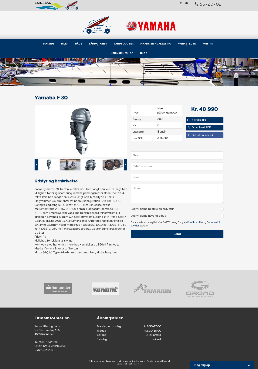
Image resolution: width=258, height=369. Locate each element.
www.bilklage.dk (162, 361)
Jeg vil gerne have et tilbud (148, 215)
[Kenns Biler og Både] (129, 24)
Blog (144, 53)
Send (177, 234)
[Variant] (61, 288)
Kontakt (208, 43)
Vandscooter (124, 43)
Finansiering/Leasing (155, 43)
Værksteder (187, 43)
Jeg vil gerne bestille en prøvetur (152, 208)
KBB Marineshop (122, 53)
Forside (48, 43)
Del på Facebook (202, 135)
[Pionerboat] (203, 289)
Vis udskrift (199, 119)
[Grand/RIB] (156, 289)
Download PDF (201, 127)
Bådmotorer (98, 43)
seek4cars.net (134, 364)
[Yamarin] (108, 289)
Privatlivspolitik (195, 222)
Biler (64, 43)
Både (78, 43)
